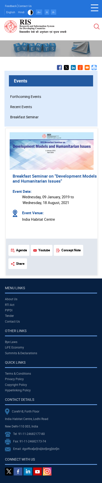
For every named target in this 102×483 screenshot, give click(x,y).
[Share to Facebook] (59, 67)
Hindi (21, 12)
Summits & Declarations (21, 353)
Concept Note (71, 250)
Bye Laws (11, 342)
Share (20, 263)
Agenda (21, 250)
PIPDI (8, 310)
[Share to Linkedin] (73, 67)
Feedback (11, 6)
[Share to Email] (87, 67)
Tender (9, 316)
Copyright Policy (16, 385)
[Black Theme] (30, 12)
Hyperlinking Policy (18, 390)
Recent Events (21, 106)
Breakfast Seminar (24, 117)
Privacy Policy (14, 379)
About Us (11, 299)
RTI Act (9, 305)
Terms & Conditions (18, 373)
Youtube (44, 250)
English (10, 12)
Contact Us (25, 6)
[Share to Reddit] (80, 67)
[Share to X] (66, 67)
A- (53, 12)
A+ (39, 12)
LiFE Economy (14, 347)
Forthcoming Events (25, 96)
